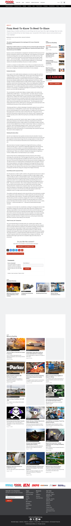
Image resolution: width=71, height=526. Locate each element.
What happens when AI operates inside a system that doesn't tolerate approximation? (55, 425)
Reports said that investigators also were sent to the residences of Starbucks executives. (34, 472)
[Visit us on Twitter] (34, 519)
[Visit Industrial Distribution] (44, 485)
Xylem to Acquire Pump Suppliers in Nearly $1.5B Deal (54, 376)
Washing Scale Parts (41, 293)
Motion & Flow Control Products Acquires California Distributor (53, 467)
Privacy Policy (37, 521)
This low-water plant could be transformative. (16, 469)
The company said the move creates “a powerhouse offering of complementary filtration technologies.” (15, 380)
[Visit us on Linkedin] (36, 519)
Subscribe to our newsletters (26, 246)
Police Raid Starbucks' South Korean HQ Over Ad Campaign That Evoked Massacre (34, 468)
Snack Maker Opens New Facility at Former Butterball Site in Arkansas (52, 55)
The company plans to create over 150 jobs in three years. (35, 356)
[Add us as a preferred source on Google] (22, 250)
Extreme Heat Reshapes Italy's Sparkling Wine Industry (33, 443)
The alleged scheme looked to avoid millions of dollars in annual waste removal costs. (35, 381)
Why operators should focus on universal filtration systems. (54, 403)
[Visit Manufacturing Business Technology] (61, 485)
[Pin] (19, 250)
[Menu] (64, 2)
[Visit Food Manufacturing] (18, 485)
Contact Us (31, 521)
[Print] (8, 250)
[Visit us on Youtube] (39, 519)
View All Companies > (55, 83)
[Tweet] (16, 250)
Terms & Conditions (45, 521)
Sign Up (9, 500)
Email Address (26, 263)
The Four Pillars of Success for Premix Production (16, 353)
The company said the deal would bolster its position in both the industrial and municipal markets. (55, 380)
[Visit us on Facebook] (31, 519)
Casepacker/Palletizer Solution (27, 294)
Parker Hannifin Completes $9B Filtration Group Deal (52, 62)
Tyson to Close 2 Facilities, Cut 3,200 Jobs (15, 399)
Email (7, 495)
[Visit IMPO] (35, 485)
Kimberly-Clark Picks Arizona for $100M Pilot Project (14, 467)
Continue (27, 268)
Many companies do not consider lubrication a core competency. (55, 448)
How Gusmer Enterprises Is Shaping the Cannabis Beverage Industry (54, 399)
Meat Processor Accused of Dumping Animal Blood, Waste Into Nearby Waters (51, 69)
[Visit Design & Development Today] (9, 485)
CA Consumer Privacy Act (55, 521)
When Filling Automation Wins (51, 47)
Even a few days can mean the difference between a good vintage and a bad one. (34, 447)
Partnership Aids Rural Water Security (15, 421)
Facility (9, 25)
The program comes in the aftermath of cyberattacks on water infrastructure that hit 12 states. (15, 424)
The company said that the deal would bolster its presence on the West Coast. (55, 470)
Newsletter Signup (14, 521)
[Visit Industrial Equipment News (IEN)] (26, 485)
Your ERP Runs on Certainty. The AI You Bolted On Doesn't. (55, 421)
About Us (26, 521)
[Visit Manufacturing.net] (53, 485)
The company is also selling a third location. (15, 402)
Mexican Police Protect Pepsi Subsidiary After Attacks (13, 295)
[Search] (61, 2)
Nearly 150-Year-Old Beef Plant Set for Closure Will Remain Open (35, 421)
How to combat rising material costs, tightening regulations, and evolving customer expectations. (16, 356)
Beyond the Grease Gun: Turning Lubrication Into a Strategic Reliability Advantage (55, 444)
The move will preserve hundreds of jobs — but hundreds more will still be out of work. (35, 425)
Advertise (21, 521)
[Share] (11, 250)
